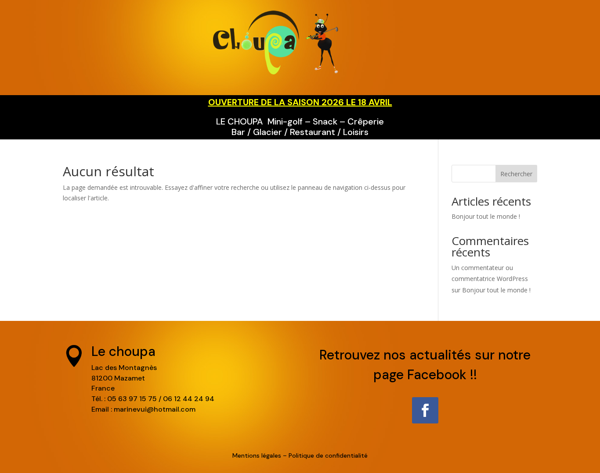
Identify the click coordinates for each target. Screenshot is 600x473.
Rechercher (516, 174)
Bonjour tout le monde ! (486, 216)
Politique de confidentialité (328, 455)
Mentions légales (256, 455)
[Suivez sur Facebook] (425, 410)
